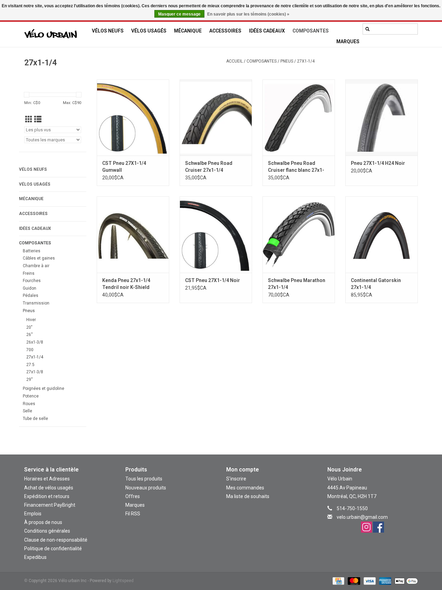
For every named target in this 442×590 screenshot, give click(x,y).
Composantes (310, 31)
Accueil (234, 61)
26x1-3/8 (34, 342)
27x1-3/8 (34, 371)
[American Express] (384, 580)
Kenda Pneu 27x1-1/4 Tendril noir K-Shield (126, 284)
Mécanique (188, 31)
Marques (347, 41)
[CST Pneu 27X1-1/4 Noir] (216, 234)
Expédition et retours (46, 496)
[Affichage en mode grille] (28, 119)
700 (29, 349)
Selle (27, 411)
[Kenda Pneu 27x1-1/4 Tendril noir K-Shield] (133, 234)
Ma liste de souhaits (247, 496)
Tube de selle (35, 418)
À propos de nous (43, 522)
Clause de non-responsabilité (55, 540)
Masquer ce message (179, 14)
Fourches (32, 280)
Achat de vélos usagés (48, 487)
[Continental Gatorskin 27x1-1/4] (381, 234)
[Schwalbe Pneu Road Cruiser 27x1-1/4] (216, 117)
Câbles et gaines (39, 258)
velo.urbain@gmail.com (362, 517)
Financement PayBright (49, 505)
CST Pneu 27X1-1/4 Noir (212, 280)
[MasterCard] (353, 580)
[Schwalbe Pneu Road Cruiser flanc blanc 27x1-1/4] (298, 117)
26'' (29, 334)
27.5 (30, 364)
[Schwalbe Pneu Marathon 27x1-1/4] (298, 234)
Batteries (31, 251)
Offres (132, 496)
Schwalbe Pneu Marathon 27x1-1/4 (296, 284)
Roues (29, 403)
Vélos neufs (108, 31)
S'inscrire (236, 478)
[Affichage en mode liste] (37, 119)
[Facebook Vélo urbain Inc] (378, 527)
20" (29, 327)
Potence (31, 396)
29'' (29, 379)
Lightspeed (123, 580)
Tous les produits (143, 478)
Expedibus (35, 557)
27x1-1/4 (306, 61)
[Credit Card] (337, 580)
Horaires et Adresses (47, 478)
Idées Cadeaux (267, 31)
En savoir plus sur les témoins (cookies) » (248, 14)
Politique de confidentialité (53, 548)
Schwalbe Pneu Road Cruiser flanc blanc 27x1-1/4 (296, 167)
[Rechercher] (367, 29)
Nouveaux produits (145, 487)
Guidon (29, 288)
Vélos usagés (148, 31)
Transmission (36, 303)
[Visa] (369, 580)
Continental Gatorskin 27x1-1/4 (376, 284)
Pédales (30, 295)
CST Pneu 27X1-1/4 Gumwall (124, 166)
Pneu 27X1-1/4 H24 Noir (378, 163)
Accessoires (225, 31)
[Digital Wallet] (405, 580)
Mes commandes (245, 487)
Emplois (32, 513)
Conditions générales (47, 531)
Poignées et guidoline (43, 388)
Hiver (31, 319)
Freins (29, 273)
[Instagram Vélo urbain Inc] (366, 527)
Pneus (286, 61)
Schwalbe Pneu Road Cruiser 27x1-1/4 (208, 166)
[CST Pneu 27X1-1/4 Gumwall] (133, 117)
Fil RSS (132, 513)
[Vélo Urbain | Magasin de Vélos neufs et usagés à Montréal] (56, 34)
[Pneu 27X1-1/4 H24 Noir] (381, 117)
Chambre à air (36, 265)
